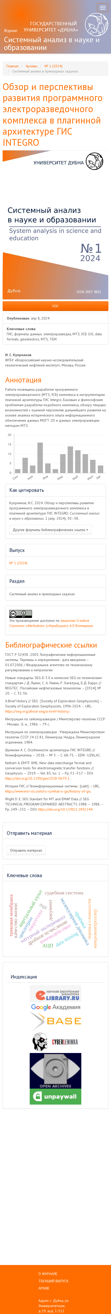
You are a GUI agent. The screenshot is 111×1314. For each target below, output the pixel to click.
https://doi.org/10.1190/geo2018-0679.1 (37, 778)
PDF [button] (55, 306)
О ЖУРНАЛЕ (47, 1273)
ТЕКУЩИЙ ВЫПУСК (53, 1281)
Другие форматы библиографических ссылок (49, 529)
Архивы (31, 66)
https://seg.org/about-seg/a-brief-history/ (37, 711)
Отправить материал (26, 850)
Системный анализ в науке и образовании (52, 43)
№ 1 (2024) (53, 66)
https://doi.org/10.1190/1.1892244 (65, 809)
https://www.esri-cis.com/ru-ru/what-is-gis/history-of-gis (48, 791)
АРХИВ (43, 1288)
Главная (12, 66)
